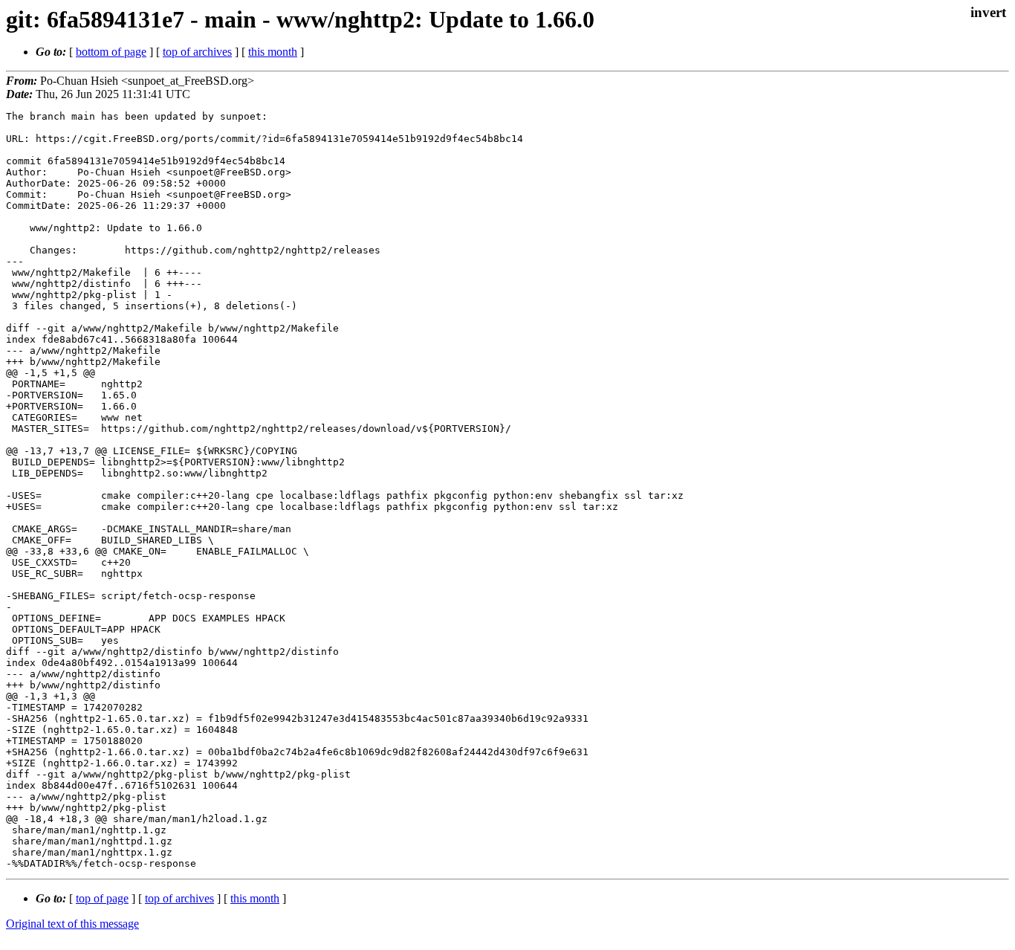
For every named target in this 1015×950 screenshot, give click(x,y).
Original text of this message (72, 923)
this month (272, 51)
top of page (102, 898)
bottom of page (111, 51)
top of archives (197, 51)
